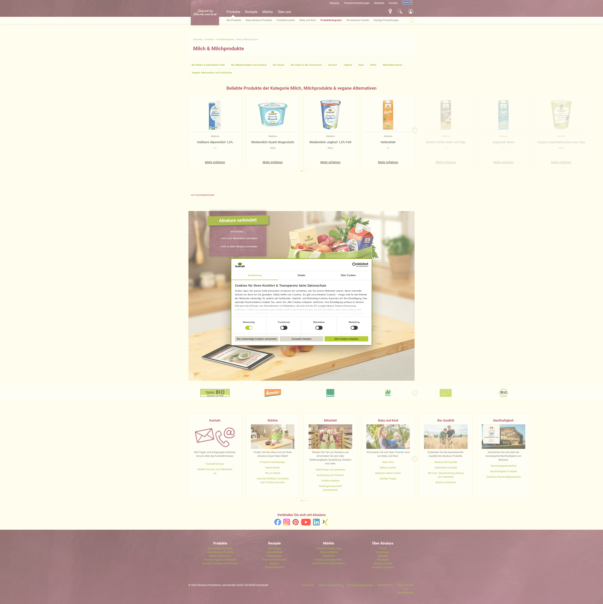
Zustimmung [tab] (255, 275)
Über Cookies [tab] (348, 275)
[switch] (284, 328)
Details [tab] (301, 275)
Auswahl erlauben (301, 338)
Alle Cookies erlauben (346, 338)
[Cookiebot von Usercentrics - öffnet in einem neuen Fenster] (354, 265)
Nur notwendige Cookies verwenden (257, 338)
